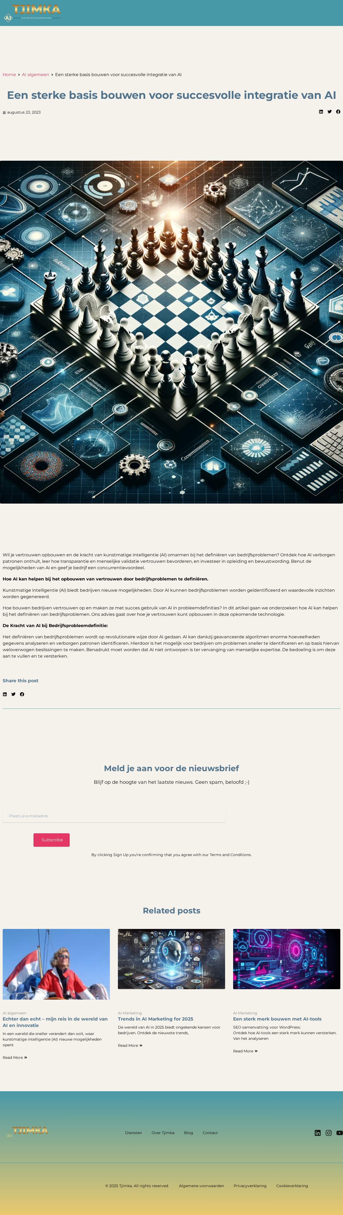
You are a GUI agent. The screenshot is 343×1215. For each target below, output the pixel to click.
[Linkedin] (317, 1133)
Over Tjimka (163, 1132)
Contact (210, 1132)
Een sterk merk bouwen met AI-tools (277, 1019)
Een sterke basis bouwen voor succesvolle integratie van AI (171, 95)
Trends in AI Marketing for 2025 (155, 1019)
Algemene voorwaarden (201, 1185)
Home (9, 74)
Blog (188, 1132)
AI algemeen (35, 74)
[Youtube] (339, 1133)
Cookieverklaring (292, 1185)
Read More (13, 1057)
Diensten (133, 1132)
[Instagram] (328, 1133)
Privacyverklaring (250, 1185)
